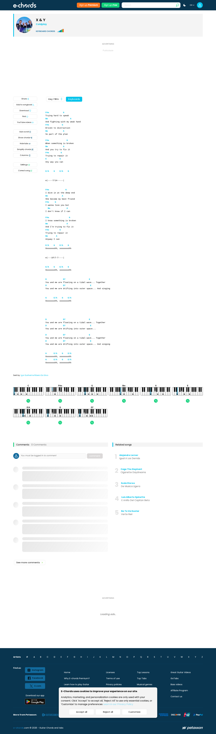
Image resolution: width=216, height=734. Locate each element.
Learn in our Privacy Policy (118, 704)
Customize (134, 711)
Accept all (81, 711)
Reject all (108, 711)
